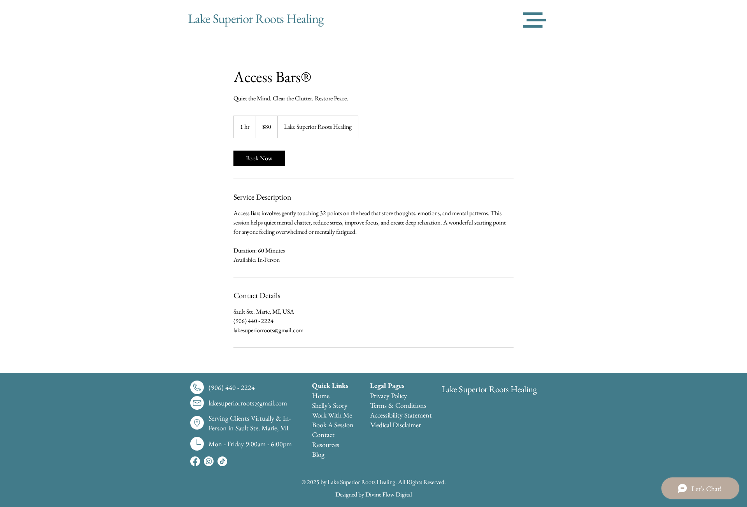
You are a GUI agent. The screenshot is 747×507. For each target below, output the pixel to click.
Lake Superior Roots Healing (489, 389)
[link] (259, 158)
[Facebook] (195, 461)
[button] (534, 20)
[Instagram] (209, 461)
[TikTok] (222, 461)
